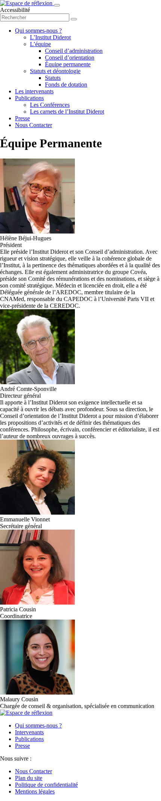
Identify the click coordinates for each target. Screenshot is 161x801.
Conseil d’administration (74, 51)
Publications (29, 98)
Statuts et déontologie (55, 71)
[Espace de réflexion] (27, 3)
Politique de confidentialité (46, 785)
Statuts (53, 78)
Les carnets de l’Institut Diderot (67, 111)
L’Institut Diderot (50, 37)
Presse (22, 118)
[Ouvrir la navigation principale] (57, 5)
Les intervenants (34, 91)
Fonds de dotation (66, 84)
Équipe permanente (68, 64)
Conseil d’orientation (69, 57)
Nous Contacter (33, 125)
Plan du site (28, 778)
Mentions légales (35, 791)
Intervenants (29, 732)
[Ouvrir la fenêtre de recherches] (74, 19)
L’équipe (40, 44)
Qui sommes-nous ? (38, 30)
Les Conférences (50, 105)
